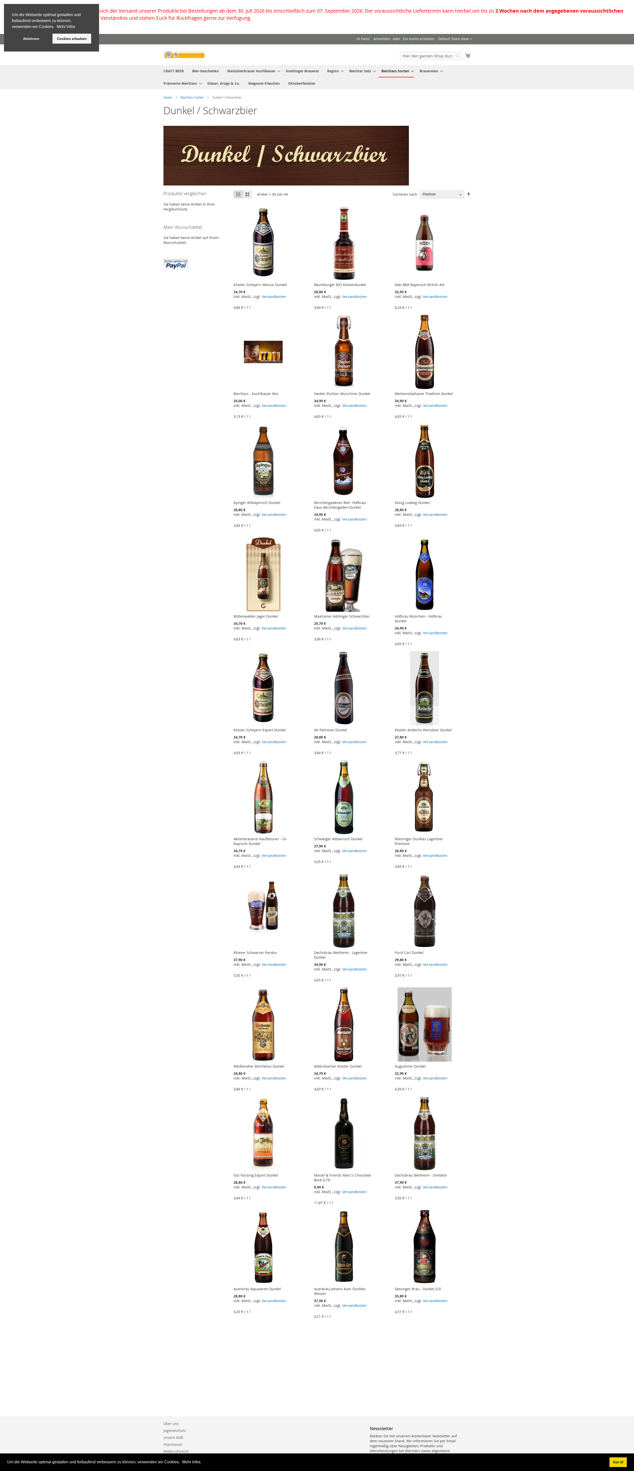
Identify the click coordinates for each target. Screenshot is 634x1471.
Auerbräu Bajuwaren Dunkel (257, 1289)
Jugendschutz (174, 1430)
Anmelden (382, 38)
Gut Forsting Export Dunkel (256, 1175)
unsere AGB (173, 1437)
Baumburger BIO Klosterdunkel (340, 284)
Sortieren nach (405, 194)
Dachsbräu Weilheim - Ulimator (421, 1175)
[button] (181, 1462)
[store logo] (184, 54)
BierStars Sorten (192, 97)
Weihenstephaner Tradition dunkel (424, 393)
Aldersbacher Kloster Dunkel (338, 1066)
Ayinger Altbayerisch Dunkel (257, 502)
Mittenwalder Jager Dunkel (256, 616)
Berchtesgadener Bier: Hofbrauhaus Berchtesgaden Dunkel (340, 505)
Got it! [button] (618, 1462)
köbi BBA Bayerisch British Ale (420, 284)
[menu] (317, 77)
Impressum (172, 1444)
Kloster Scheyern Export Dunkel (260, 730)
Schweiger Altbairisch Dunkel (338, 839)
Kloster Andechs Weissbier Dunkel (423, 730)
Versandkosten (274, 296)
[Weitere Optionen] (175, 264)
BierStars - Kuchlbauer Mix (256, 393)
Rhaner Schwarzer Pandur (255, 952)
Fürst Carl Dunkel (409, 952)
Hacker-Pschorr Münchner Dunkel (342, 393)
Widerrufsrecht (176, 1451)
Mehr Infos (191, 1462)
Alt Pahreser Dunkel (330, 730)
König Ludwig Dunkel (412, 502)
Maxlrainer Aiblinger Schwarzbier (342, 616)
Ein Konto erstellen (418, 38)
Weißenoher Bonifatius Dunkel (259, 1066)
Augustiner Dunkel (410, 1066)
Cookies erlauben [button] (72, 39)
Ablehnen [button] (31, 39)
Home (168, 97)
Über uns (171, 1423)
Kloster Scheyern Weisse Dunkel (260, 284)
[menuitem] (173, 71)
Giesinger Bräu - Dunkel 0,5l (418, 1289)
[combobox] (431, 56)
